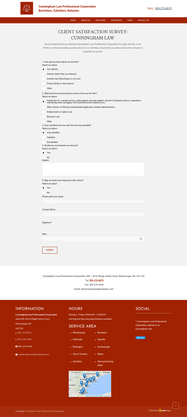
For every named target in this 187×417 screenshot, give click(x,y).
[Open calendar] (141, 239)
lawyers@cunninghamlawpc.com (97, 289)
